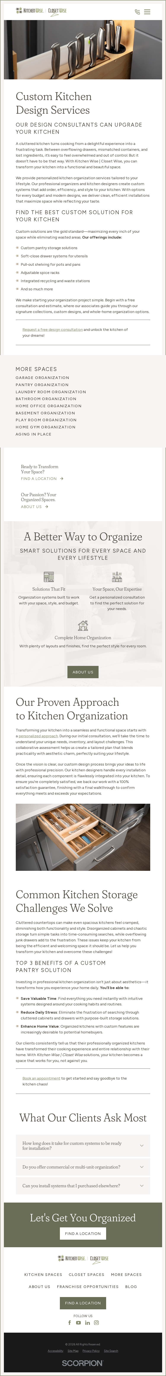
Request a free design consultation (52, 329)
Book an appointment (41, 1078)
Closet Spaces (87, 1274)
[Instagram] (96, 1322)
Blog (131, 1286)
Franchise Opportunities (88, 1286)
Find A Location (83, 1233)
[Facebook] (69, 1322)
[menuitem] (83, 377)
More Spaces (126, 1274)
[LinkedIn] (87, 1322)
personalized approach (38, 736)
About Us (83, 672)
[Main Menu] (147, 12)
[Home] (41, 12)
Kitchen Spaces (43, 1274)
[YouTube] (78, 1322)
